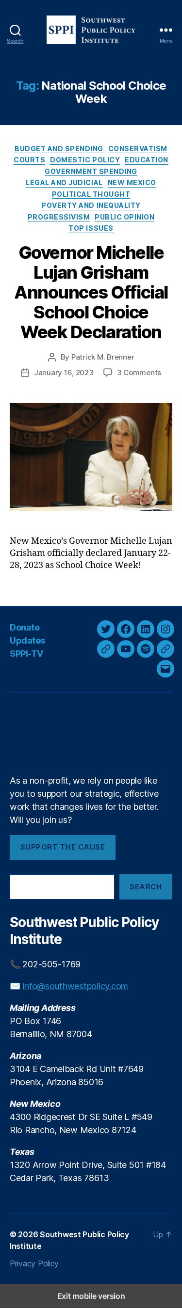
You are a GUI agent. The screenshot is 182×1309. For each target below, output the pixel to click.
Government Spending (91, 171)
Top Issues (90, 228)
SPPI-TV (26, 653)
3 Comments (139, 372)
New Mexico (132, 182)
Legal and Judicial (64, 182)
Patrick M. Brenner (102, 357)
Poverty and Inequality (90, 205)
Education (146, 160)
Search (146, 886)
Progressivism (59, 217)
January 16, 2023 (64, 372)
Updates (27, 640)
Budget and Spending (59, 148)
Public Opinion (124, 217)
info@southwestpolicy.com (75, 986)
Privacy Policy (34, 1263)
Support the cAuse (62, 847)
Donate (24, 627)
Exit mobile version (91, 1296)
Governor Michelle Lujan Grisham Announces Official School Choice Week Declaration (90, 292)
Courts (29, 160)
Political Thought (91, 194)
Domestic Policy (85, 160)
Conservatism (137, 148)
